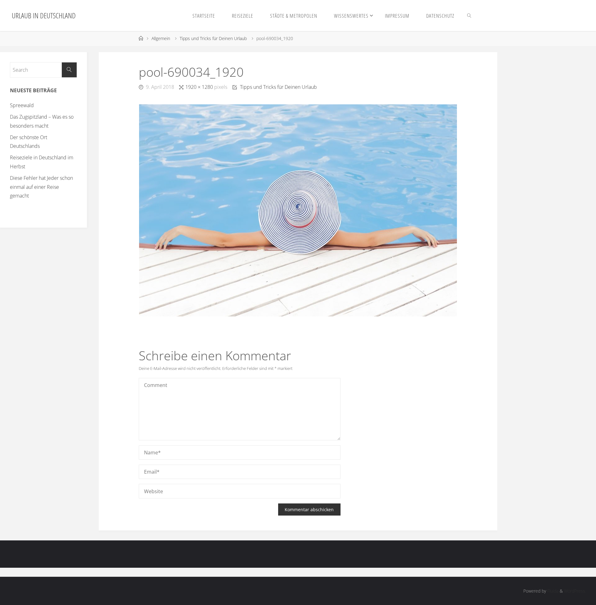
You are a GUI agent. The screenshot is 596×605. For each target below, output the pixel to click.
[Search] (69, 69)
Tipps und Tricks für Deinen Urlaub (213, 38)
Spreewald (22, 105)
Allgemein (160, 38)
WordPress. (575, 591)
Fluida (552, 591)
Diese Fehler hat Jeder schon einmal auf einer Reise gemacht (41, 187)
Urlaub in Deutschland (44, 15)
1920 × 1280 (199, 87)
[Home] (141, 38)
